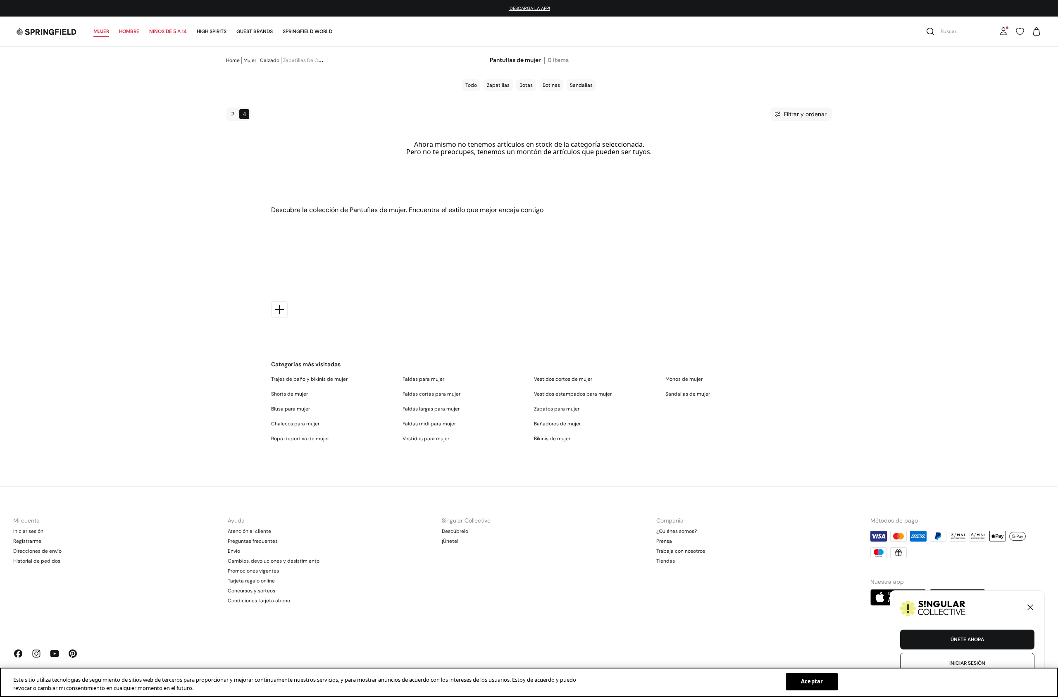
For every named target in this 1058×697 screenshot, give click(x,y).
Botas (526, 85)
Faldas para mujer (423, 379)
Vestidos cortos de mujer (563, 379)
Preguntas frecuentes (253, 541)
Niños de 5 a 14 (168, 31)
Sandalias (581, 85)
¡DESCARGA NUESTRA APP (483, 8)
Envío (234, 551)
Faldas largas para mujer (431, 409)
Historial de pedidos (36, 561)
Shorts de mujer (289, 394)
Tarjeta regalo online (251, 581)
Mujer (101, 31)
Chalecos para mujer (295, 423)
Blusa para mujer (290, 409)
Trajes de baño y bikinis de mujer (309, 379)
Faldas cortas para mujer (431, 394)
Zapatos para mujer (556, 409)
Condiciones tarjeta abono (259, 600)
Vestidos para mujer (426, 438)
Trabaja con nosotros (680, 551)
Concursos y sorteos (251, 590)
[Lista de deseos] (1020, 31)
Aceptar (812, 681)
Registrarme (27, 541)
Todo (471, 85)
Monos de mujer (684, 379)
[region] (529, 682)
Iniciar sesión (28, 531)
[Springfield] (46, 31)
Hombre (129, 31)
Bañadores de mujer (557, 423)
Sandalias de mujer (687, 394)
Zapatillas (498, 85)
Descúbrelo (455, 531)
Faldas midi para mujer (429, 423)
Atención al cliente (249, 531)
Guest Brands (254, 31)
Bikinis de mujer (552, 438)
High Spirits (211, 31)
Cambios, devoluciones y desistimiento (273, 561)
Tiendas (665, 561)
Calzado (269, 60)
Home (233, 60)
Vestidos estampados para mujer (573, 394)
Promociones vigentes (253, 571)
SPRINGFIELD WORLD (307, 31)
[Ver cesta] (1036, 31)
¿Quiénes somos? (676, 531)
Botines (551, 85)
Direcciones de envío (37, 551)
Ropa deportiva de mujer (300, 438)
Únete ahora (967, 639)
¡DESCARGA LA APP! (529, 0)
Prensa (664, 541)
